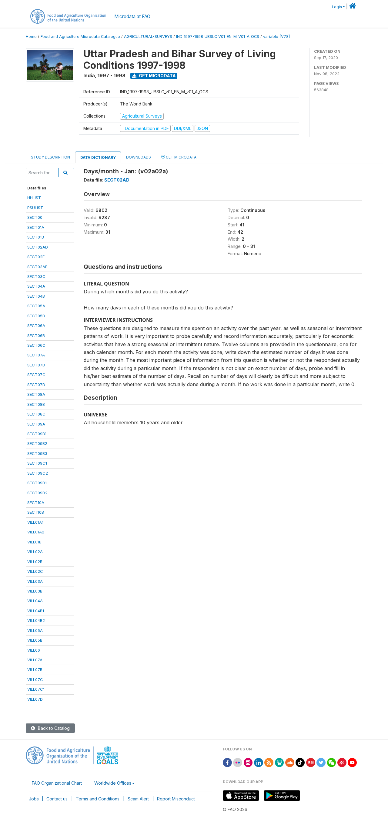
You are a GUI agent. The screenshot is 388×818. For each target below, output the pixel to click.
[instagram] (248, 762)
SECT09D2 (37, 492)
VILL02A (35, 551)
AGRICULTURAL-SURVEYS (148, 36)
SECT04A (36, 286)
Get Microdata (157, 75)
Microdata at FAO (132, 16)
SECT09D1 (37, 482)
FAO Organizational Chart (57, 783)
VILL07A (34, 659)
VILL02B (34, 561)
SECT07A (36, 354)
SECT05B (36, 315)
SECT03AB (37, 266)
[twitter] (321, 762)
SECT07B (36, 364)
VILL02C (35, 571)
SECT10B (35, 512)
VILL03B (34, 591)
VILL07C (35, 679)
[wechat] (331, 762)
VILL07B (34, 669)
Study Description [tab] (50, 157)
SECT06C (36, 345)
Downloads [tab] (138, 157)
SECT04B (36, 296)
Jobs (34, 798)
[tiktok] (300, 762)
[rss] (268, 762)
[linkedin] (258, 762)
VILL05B (34, 640)
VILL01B (34, 541)
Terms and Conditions (97, 798)
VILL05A (35, 630)
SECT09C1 (37, 463)
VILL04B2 (36, 620)
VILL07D (35, 699)
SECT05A (36, 305)
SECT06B (36, 335)
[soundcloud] (289, 762)
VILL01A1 (35, 522)
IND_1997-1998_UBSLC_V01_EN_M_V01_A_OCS (217, 36)
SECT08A (36, 394)
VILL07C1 (36, 689)
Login (337, 7)
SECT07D (36, 384)
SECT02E (36, 256)
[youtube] (352, 762)
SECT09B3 (37, 453)
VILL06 (33, 650)
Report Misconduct (176, 798)
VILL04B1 (35, 610)
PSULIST (35, 207)
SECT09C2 (37, 473)
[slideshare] (279, 762)
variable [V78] (276, 36)
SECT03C (36, 276)
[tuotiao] (310, 762)
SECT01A (35, 227)
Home (31, 36)
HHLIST (34, 197)
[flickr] (237, 762)
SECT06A (36, 325)
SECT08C (36, 414)
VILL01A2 (35, 531)
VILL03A (35, 581)
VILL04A (35, 600)
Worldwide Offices (112, 783)
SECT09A (36, 424)
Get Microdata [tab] (180, 157)
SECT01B (35, 237)
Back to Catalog (53, 728)
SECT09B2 (37, 443)
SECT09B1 (36, 433)
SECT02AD (37, 247)
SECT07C (36, 374)
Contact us (57, 798)
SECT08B (36, 404)
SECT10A (35, 502)
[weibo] (341, 762)
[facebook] (227, 762)
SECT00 (34, 217)
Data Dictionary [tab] (98, 157)
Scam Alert (138, 798)
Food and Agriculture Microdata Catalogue (80, 36)
